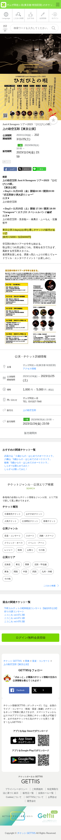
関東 (27, 564)
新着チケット (49, 521)
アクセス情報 (29, 368)
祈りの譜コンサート (14, 611)
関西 (16, 571)
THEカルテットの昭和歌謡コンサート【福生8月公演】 (31, 608)
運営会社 (31, 801)
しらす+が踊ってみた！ (16, 469)
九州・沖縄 (47, 571)
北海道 (7, 564)
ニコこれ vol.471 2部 (14, 615)
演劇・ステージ (46, 536)
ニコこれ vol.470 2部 (14, 621)
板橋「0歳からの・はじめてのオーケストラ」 (26, 462)
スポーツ (30, 536)
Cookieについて (14, 797)
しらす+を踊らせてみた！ (17, 466)
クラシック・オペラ (13, 543)
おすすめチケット (34, 514)
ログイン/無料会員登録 (30, 637)
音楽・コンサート (12, 536)
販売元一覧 (28, 793)
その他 (41, 550)
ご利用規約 (37, 789)
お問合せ (52, 797)
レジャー (8, 550)
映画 (20, 550)
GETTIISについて (35, 797)
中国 (25, 571)
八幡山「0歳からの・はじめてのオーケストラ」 (28, 459)
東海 (6, 571)
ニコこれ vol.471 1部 (14, 618)
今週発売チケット (12, 514)
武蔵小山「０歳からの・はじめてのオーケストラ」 (29, 456)
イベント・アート (36, 543)
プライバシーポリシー (16, 789)
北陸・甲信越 (40, 564)
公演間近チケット (30, 521)
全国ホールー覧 (46, 793)
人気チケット (10, 521)
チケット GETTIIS (26, 833)
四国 (34, 571)
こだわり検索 (49, 586)
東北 (18, 564)
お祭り (30, 550)
